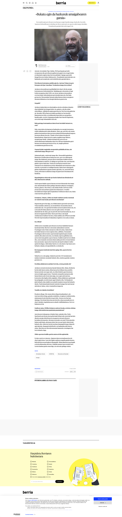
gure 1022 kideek (33, 500)
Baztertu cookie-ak (103, 506)
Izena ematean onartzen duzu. (41, 476)
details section (68, 509)
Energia (37, 357)
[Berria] (28, 493)
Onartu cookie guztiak (103, 498)
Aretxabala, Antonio (40, 353)
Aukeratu (102, 502)
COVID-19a (51, 353)
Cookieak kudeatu (29, 514)
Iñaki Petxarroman (42, 65)
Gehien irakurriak (84, 107)
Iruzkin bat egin (40, 371)
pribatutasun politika (41, 476)
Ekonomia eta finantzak (63, 353)
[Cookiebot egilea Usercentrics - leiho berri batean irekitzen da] (16, 514)
